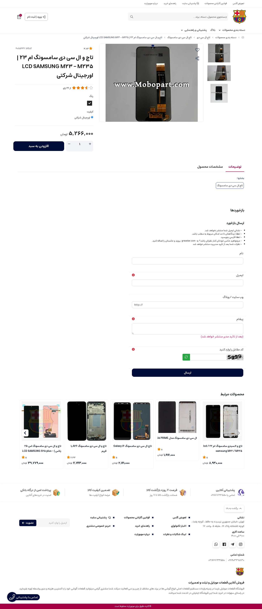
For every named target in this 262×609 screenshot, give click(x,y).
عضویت (30, 523)
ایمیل (239, 275)
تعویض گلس (238, 3)
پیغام (240, 319)
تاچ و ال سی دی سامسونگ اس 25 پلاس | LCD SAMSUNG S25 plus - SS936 (41, 448)
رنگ (91, 96)
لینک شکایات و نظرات (174, 534)
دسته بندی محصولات (233, 30)
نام (241, 253)
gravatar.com (189, 241)
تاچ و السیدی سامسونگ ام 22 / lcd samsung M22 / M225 (222, 448)
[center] (132, 17)
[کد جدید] (186, 357)
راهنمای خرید (170, 3)
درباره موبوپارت (151, 3)
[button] (25, 432)
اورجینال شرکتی (82, 117)
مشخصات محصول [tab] (210, 167)
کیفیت (90, 112)
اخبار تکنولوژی (178, 526)
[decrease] (69, 144)
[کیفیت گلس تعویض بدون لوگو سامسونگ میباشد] (177, 417)
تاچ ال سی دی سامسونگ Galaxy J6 (132, 446)
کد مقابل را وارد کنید (231, 349)
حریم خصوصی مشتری (98, 526)
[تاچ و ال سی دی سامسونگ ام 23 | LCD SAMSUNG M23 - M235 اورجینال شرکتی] (240, 571)
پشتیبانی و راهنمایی (195, 30)
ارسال (187, 372)
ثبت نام (31, 17)
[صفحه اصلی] (243, 37)
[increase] (90, 144)
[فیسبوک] (224, 544)
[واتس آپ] (216, 544)
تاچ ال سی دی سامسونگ (179, 37)
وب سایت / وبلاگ (233, 297)
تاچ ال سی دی (203, 37)
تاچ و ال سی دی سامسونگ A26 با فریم (88, 448)
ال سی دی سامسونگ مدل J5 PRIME (177, 438)
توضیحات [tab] (234, 167)
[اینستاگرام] (240, 544)
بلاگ (212, 30)
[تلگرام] (232, 544)
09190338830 (236, 560)
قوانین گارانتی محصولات (216, 3)
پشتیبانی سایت (189, 3)
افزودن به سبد (39, 146)
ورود (39, 17)
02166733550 (217, 560)
